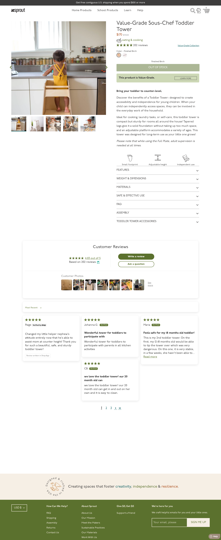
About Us (86, 513)
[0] (206, 11)
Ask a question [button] (136, 264)
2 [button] (106, 408)
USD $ (17, 508)
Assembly (51, 523)
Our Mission (88, 518)
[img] (33, 320)
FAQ (48, 513)
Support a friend (126, 513)
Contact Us (52, 532)
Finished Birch (119, 55)
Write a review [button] (136, 256)
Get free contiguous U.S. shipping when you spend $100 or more (110, 3)
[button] (125, 45)
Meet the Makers (90, 523)
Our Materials (89, 532)
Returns (50, 528)
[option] (58, 92)
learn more (185, 78)
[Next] (106, 67)
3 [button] (111, 408)
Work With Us (89, 537)
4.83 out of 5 (93, 258)
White (125, 55)
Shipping (51, 518)
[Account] (198, 10)
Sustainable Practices (93, 528)
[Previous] (11, 67)
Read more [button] (150, 357)
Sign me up (198, 522)
